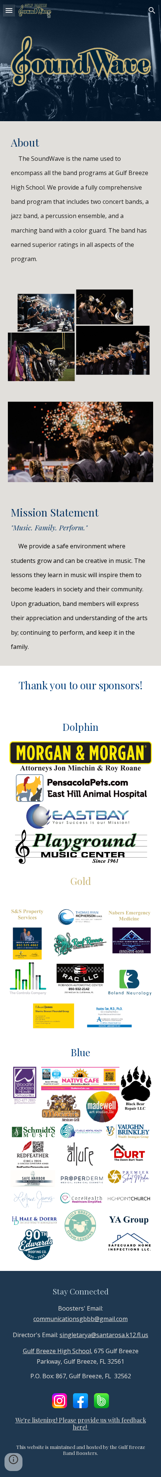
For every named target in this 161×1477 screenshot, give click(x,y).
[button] (9, 10)
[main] (81, 199)
